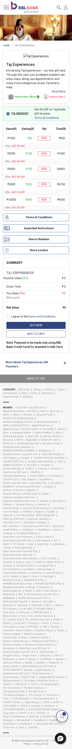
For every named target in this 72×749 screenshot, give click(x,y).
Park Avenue (10, 616)
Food (24, 393)
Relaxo (61, 630)
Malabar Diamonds (13, 587)
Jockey (7, 547)
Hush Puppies (42, 540)
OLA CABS (26, 608)
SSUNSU (40, 662)
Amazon (28, 414)
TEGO (33, 684)
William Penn (50, 716)
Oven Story (9, 612)
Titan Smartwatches (44, 698)
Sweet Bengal (10, 677)
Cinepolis (45, 465)
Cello (60, 461)
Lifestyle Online (24, 565)
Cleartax (42, 468)
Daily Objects (28, 479)
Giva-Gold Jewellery (38, 519)
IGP (55, 540)
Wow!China (9, 723)
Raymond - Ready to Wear (17, 630)
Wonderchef (23, 720)
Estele (44, 493)
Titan (6, 698)
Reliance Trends (12, 644)
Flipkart (39, 511)
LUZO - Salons (11, 576)
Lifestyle (7, 565)
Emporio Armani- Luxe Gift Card (20, 493)
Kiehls (53, 558)
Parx (23, 616)
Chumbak (31, 465)
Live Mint (28, 569)
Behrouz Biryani (51, 436)
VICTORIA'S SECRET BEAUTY (44, 709)
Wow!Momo (25, 723)
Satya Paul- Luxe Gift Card (33, 648)
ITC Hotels (18, 544)
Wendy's (41, 713)
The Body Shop (48, 684)
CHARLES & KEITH (12, 465)
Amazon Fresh (44, 414)
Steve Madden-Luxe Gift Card (37, 666)
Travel (60, 389)
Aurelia (61, 429)
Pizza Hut (19, 623)
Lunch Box (36, 572)
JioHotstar (58, 544)
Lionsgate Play (45, 565)
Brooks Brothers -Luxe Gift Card (20, 454)
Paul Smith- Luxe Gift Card (29, 407)
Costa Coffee (37, 475)
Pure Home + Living (13, 626)
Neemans (8, 605)
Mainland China (11, 580)
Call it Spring (10, 457)
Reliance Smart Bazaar (16, 641)
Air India (32, 411)
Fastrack (42, 504)
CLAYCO (29, 468)
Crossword (55, 475)
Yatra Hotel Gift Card (47, 723)
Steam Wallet (10, 666)
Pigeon (7, 623)
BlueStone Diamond (28, 443)
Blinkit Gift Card (49, 439)
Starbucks (54, 662)
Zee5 (21, 727)
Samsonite (9, 648)
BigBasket (31, 439)
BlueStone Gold (51, 443)
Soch (21, 659)
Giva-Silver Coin (11, 522)
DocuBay (56, 483)
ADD (44, 138)
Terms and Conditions (41, 316)
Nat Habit (48, 601)
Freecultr (8, 515)
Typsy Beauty (32, 702)
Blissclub (8, 443)
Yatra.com (8, 727)
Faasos (44, 501)
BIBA (19, 439)
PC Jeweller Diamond (41, 616)
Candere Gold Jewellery (40, 461)
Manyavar (44, 587)
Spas (25, 576)
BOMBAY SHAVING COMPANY (19, 450)
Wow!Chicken (56, 720)
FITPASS (27, 511)
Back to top (36, 378)
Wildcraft (34, 716)
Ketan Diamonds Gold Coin (18, 555)
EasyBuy (48, 486)
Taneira (7, 684)
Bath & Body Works (13, 436)
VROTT (23, 713)
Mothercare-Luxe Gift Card (33, 598)
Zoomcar (33, 727)
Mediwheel (9, 594)
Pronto (45, 623)
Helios (56, 529)
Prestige (33, 623)
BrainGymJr (45, 450)
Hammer (57, 526)
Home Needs (10, 393)
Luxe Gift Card (53, 572)
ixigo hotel (43, 544)
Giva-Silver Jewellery (35, 522)
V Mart (23, 705)
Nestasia (23, 605)
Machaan (48, 576)
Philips (57, 619)
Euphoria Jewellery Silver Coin (19, 501)
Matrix (28, 590)
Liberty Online (53, 562)
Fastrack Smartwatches (36, 508)
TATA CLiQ (21, 684)
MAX (38, 590)
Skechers (45, 655)
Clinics (35, 576)
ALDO (6, 414)
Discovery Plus (38, 483)
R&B (45, 626)
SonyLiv (32, 659)
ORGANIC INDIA (44, 608)
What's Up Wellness (14, 716)
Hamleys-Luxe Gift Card (36, 526)
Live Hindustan (11, 569)
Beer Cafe (33, 436)
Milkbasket (9, 598)
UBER (46, 702)
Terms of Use (41, 744)
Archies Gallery (30, 429)
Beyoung (8, 439)
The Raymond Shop (13, 691)
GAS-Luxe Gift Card (13, 519)
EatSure (7, 490)
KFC (44, 558)
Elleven (31, 490)
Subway (28, 670)
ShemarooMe (46, 652)
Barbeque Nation (22, 432)
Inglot (6, 544)
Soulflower (46, 659)
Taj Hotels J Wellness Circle (39, 680)
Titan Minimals (20, 698)
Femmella (58, 508)
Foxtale (51, 511)
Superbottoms (43, 670)
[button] (60, 738)
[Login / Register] (65, 7)
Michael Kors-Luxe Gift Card (42, 594)
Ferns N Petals (11, 511)
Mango (31, 587)
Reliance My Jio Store (15, 637)
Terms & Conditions (46, 117)
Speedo (60, 659)
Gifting (37, 389)
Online (34, 393)
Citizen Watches (12, 468)
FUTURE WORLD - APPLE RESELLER (36, 515)
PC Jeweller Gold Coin (37, 619)
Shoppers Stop (11, 655)
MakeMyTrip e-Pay (34, 580)
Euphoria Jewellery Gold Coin (19, 497)
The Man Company (33, 688)
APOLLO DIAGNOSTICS (15, 425)
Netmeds (36, 605)
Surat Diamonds (41, 673)
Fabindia (7, 504)
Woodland (39, 720)
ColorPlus (35, 472)
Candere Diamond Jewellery (49, 457)
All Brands (24, 389)
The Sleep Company (14, 695)
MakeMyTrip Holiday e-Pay (17, 583)
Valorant (36, 705)
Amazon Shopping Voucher (18, 422)
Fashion (48, 389)
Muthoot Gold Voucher (15, 601)
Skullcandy (9, 659)
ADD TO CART (36, 333)
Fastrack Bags (11, 508)
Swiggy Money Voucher (52, 677)
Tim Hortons (35, 695)
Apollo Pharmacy (41, 425)
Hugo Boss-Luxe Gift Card (17, 540)
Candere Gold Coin (13, 461)
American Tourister (47, 422)
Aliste (16, 414)
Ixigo (30, 544)
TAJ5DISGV (19, 114)
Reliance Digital (11, 634)
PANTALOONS (41, 612)
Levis (28, 562)
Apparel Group (10, 429)
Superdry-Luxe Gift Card (16, 673)
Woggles (8, 720)
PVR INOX (33, 626)
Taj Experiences (11, 680)
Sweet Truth (28, 677)
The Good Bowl (11, 688)
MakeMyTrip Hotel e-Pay (48, 583)
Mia (21, 594)
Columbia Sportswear (14, 475)
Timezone (51, 695)
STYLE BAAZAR (11, 670)
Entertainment (11, 396)
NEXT (48, 605)
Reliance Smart (39, 637)
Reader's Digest (44, 630)
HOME (6, 45)
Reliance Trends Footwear (39, 644)
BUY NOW (36, 325)
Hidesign (8, 533)
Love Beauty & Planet (14, 572)
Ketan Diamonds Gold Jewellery (20, 558)
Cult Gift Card (10, 479)
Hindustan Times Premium (18, 537)
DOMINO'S (8, 486)
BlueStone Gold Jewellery (17, 447)
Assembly (48, 429)
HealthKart (43, 529)
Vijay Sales (9, 713)
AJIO (43, 411)
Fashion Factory (25, 504)
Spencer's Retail (12, 662)
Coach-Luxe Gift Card (14, 472)
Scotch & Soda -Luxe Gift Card (19, 652)
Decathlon (45, 479)
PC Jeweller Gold (12, 619)
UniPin (56, 702)
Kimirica (7, 562)
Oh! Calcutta (10, 608)
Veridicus (49, 705)
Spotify (28, 662)
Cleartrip (55, 468)
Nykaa (58, 605)
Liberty (38, 562)
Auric (6, 432)
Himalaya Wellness (27, 533)
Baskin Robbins (43, 432)
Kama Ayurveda (23, 547)
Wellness (28, 396)
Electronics (47, 393)
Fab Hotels (57, 501)
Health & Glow (10, 529)
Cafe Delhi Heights (51, 454)
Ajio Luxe (55, 411)
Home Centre (43, 537)
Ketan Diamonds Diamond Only (20, 551)
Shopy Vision (29, 655)
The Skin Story (36, 691)
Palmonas (24, 612)
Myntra (35, 601)
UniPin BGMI (9, 705)
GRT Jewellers (11, 526)
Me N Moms (51, 590)
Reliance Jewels (33, 634)
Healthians (28, 529)
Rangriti (55, 626)
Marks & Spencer (12, 590)
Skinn (58, 655)
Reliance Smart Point (44, 641)
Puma (56, 623)
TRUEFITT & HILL (12, 702)
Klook (19, 562)
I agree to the (33, 316)
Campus (25, 457)
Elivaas (19, 490)
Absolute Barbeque (13, 411)
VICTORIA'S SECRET (14, 709)
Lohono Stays (44, 569)
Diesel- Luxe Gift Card (15, 483)
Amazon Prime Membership (18, 418)
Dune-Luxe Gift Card (29, 486)
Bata (58, 432)
